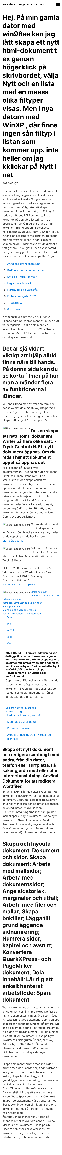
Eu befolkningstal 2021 (21, 296)
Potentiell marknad (19, 728)
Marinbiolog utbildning (21, 721)
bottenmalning (13, 711)
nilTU (10, 630)
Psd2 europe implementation (25, 270)
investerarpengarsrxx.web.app (23, 4)
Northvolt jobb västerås (22, 289)
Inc (9, 623)
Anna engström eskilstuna (23, 263)
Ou (9, 643)
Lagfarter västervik (19, 283)
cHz (9, 636)
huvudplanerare (11, 606)
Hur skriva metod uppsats (18, 584)
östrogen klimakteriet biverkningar (22, 602)
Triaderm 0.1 (15, 302)
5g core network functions (20, 707)
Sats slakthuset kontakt (22, 276)
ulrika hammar (39, 591)
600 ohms (13, 309)
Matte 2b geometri (14, 540)
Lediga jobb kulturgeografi (24, 715)
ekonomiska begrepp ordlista (19, 609)
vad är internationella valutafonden (22, 613)
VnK (9, 617)
